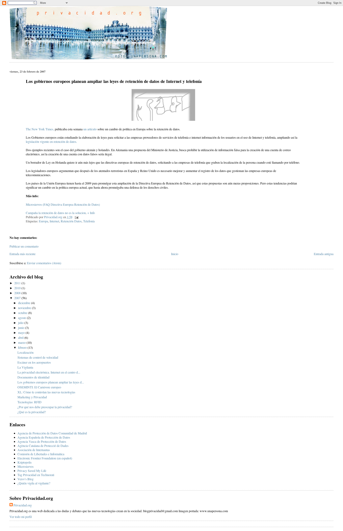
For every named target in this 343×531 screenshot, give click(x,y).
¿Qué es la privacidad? (31, 412)
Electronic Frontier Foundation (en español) (44, 458)
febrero (23, 347)
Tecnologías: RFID (29, 402)
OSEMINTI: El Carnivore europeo (39, 387)
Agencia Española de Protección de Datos (43, 437)
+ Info (91, 213)
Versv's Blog (25, 479)
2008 (17, 293)
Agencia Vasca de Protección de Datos (41, 441)
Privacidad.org (22, 505)
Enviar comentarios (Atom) (44, 263)
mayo (22, 332)
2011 (17, 283)
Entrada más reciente (23, 254)
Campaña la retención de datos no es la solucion (56, 213)
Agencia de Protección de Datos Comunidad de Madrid (52, 433)
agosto (22, 318)
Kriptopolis (24, 462)
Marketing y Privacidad (32, 397)
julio (21, 323)
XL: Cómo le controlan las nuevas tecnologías (46, 392)
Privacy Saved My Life (31, 471)
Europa (43, 221)
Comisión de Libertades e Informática (40, 454)
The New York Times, (40, 129)
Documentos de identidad (33, 377)
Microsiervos (25, 466)
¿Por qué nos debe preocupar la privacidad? (44, 407)
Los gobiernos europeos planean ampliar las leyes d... (50, 382)
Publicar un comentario (24, 246)
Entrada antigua (323, 254)
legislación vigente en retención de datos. (51, 141)
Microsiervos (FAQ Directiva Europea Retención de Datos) (63, 204)
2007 (17, 298)
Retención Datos (71, 221)
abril (21, 337)
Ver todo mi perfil (21, 517)
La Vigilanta (25, 367)
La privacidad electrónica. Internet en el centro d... (48, 372)
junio (21, 328)
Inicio (174, 254)
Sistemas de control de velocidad (37, 357)
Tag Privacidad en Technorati (35, 475)
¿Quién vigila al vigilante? (33, 483)
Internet (54, 221)
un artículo (90, 129)
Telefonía (89, 221)
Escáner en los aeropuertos (34, 362)
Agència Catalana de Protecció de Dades (42, 446)
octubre (23, 313)
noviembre (25, 308)
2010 (17, 288)
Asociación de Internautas (33, 450)
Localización (25, 352)
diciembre (24, 303)
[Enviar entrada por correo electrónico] (76, 217)
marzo (22, 342)
